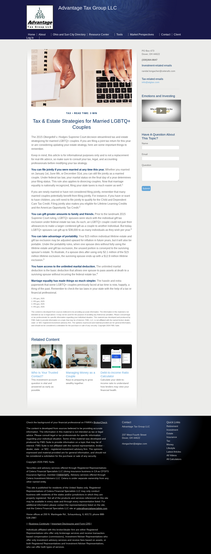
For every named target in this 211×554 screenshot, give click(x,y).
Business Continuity (39, 523)
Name (145, 143)
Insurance (171, 437)
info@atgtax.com (150, 82)
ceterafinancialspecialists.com (91, 508)
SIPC (66, 474)
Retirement (172, 426)
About (42, 34)
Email (145, 154)
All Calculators (173, 459)
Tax (168, 441)
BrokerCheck (100, 422)
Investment (172, 429)
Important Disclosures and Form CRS (70, 523)
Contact (165, 34)
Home (31, 34)
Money (170, 444)
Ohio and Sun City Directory (69, 34)
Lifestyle (170, 448)
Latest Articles (173, 451)
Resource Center (99, 34)
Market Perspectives (142, 34)
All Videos (171, 455)
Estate (169, 433)
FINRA (60, 474)
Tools (119, 34)
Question (146, 165)
